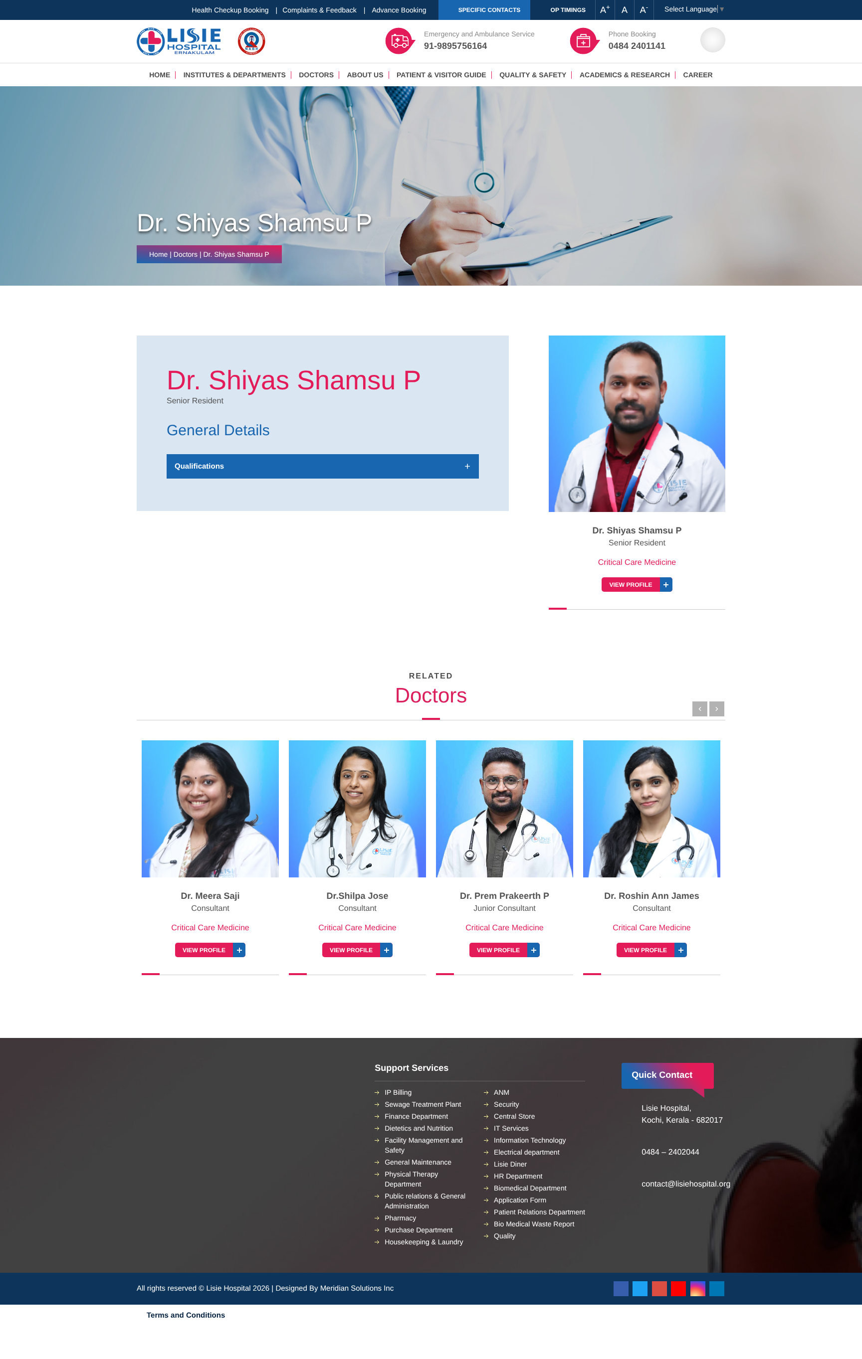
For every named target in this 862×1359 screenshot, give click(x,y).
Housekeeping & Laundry (424, 1242)
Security (506, 1104)
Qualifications (199, 466)
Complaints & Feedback (319, 10)
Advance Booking (399, 10)
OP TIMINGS (567, 9)
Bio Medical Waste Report (534, 1224)
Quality (505, 1236)
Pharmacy (400, 1218)
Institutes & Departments (235, 75)
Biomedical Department (530, 1188)
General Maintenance (418, 1162)
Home (159, 75)
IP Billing (398, 1092)
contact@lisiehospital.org (686, 1184)
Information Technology (530, 1140)
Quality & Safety (532, 75)
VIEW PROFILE (630, 584)
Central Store (514, 1116)
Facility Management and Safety (423, 1145)
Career (698, 75)
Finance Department (416, 1116)
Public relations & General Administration (425, 1201)
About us (365, 75)
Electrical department (527, 1152)
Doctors (316, 75)
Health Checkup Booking (230, 10)
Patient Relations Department (539, 1212)
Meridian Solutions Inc (357, 1288)
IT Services (511, 1128)
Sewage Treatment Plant (423, 1104)
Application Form (520, 1200)
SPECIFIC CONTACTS (488, 9)
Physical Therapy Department (411, 1179)
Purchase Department (418, 1230)
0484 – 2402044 (670, 1152)
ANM (501, 1092)
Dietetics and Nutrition (419, 1128)
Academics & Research (625, 75)
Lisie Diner (510, 1164)
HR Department (518, 1176)
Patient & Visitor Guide (441, 75)
